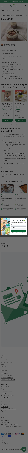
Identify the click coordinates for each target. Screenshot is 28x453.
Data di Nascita (13, 227)
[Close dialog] (26, 219)
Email (12, 224)
